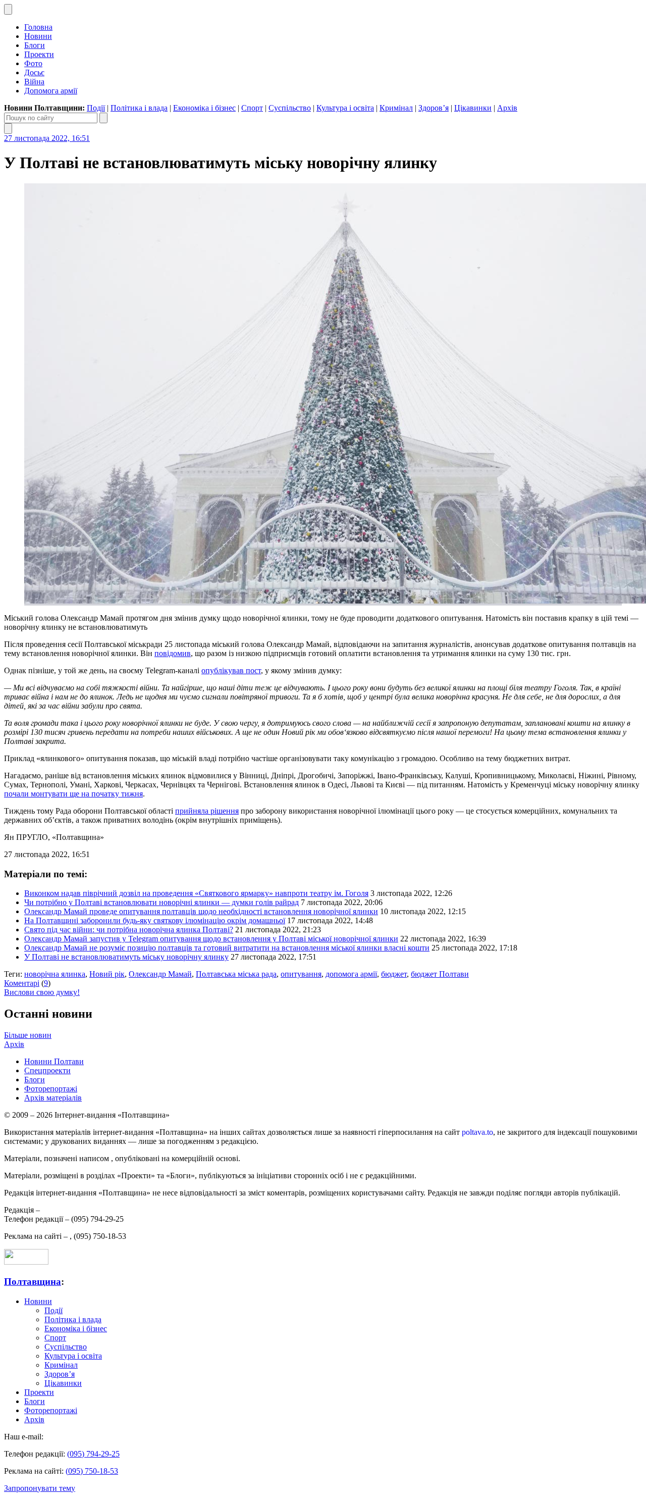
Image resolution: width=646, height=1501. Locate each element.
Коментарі (21, 983)
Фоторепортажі (50, 1088)
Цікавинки (473, 108)
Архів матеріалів (53, 1097)
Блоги (34, 45)
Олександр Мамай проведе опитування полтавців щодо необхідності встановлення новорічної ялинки (201, 911)
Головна (38, 27)
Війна (34, 81)
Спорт (252, 108)
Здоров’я (433, 108)
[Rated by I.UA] (26, 1262)
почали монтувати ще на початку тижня (73, 793)
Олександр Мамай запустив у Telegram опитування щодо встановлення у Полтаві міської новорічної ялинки (211, 938)
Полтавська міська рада (236, 974)
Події (96, 108)
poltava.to (477, 1132)
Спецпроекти (47, 1070)
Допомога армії (50, 90)
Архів (507, 108)
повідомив (172, 653)
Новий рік (107, 974)
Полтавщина (32, 1281)
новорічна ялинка (54, 974)
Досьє (34, 72)
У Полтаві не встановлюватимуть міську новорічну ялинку (126, 957)
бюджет (394, 974)
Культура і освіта (345, 108)
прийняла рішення (207, 811)
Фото (33, 63)
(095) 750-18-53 (92, 1471)
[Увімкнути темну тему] (8, 9)
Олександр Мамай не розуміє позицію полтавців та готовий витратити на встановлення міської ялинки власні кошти (226, 947)
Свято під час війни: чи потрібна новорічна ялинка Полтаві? (128, 929)
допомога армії (351, 974)
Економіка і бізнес (204, 108)
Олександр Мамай (160, 974)
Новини (38, 36)
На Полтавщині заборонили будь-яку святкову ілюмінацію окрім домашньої (154, 920)
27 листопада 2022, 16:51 (47, 138)
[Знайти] (103, 118)
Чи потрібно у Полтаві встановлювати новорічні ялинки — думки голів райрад (161, 902)
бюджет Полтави (440, 974)
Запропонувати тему (39, 1488)
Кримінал (396, 108)
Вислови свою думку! (42, 992)
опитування (301, 974)
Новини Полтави (54, 1061)
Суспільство (289, 108)
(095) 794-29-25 (93, 1453)
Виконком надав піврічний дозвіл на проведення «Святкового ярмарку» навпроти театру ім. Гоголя (196, 893)
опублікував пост (231, 670)
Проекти (39, 54)
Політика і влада (139, 108)
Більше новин (27, 1035)
